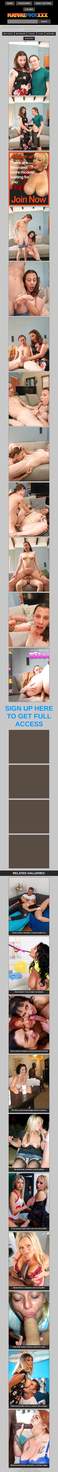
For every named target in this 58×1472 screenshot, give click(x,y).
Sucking (29, 38)
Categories (24, 3)
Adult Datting (43, 3)
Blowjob (20, 34)
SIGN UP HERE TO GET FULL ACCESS (29, 716)
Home (10, 3)
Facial (31, 34)
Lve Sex (29, 9)
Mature (50, 34)
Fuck (40, 34)
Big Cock (8, 34)
